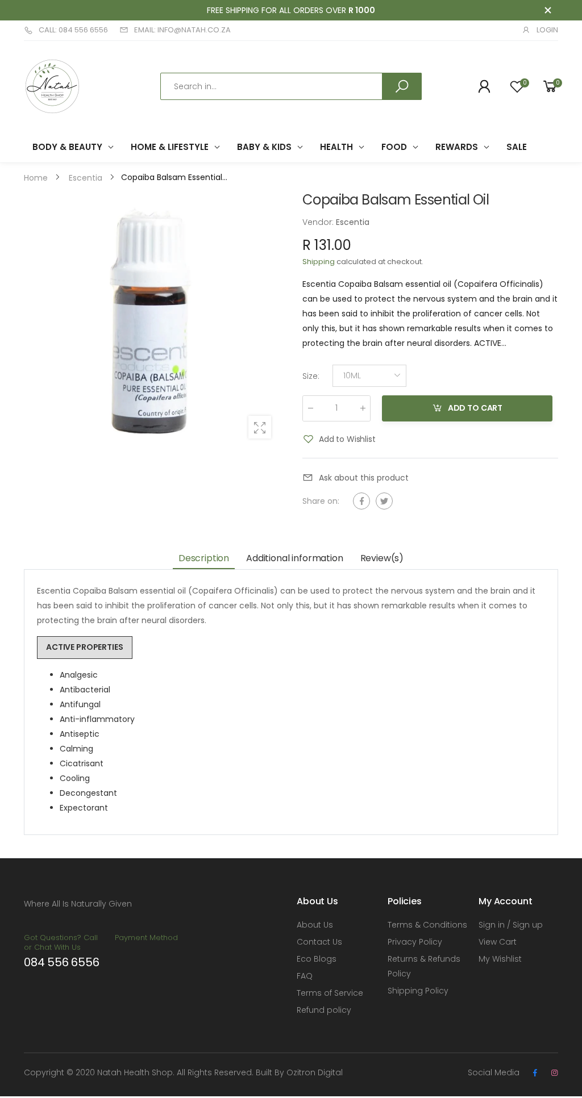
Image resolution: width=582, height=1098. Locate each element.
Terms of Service (330, 993)
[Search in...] (402, 86)
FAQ (305, 976)
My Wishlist (500, 959)
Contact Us (319, 941)
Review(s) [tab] (382, 558)
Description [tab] (203, 558)
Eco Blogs (316, 959)
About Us (315, 924)
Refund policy (324, 1010)
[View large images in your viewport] (259, 427)
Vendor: (319, 222)
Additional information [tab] (294, 558)
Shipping (318, 261)
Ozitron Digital (314, 1072)
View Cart (498, 941)
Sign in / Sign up (511, 924)
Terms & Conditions (427, 924)
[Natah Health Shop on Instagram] (554, 1073)
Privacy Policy (415, 941)
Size (310, 375)
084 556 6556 (61, 962)
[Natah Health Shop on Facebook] (535, 1073)
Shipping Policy (418, 990)
